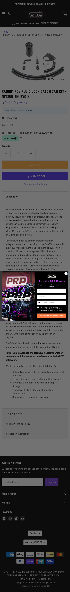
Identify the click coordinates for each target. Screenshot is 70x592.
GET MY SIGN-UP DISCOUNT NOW (51, 316)
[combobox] (40, 303)
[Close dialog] (66, 273)
